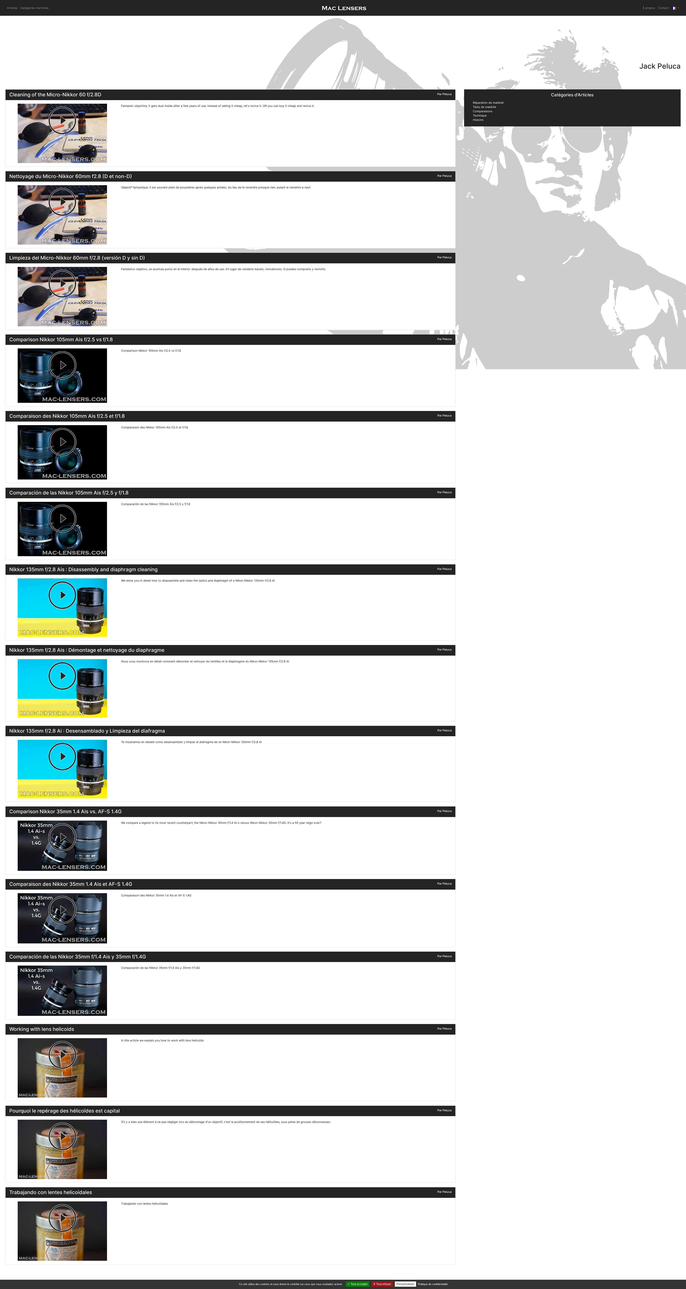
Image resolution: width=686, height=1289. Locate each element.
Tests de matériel (484, 107)
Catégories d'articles (34, 8)
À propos (649, 8)
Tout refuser (383, 1284)
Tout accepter (359, 1284)
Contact (663, 8)
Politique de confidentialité (433, 1284)
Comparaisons (482, 111)
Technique (480, 115)
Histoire (478, 120)
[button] (675, 7)
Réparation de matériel (488, 102)
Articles (12, 8)
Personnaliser (405, 1284)
